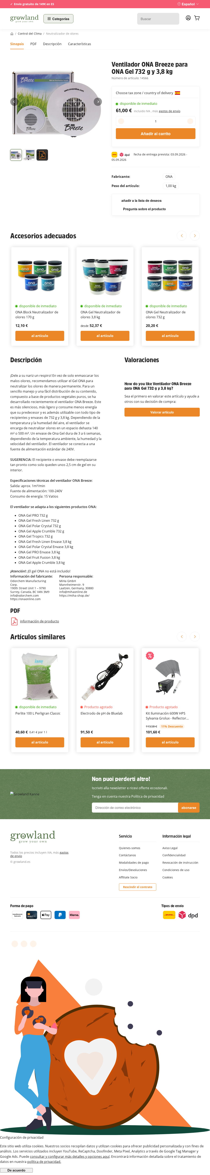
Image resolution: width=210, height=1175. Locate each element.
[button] (16, 155)
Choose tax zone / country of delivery (145, 93)
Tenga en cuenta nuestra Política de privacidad (128, 796)
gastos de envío (169, 111)
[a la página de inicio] (24, 19)
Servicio (125, 836)
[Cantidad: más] (190, 121)
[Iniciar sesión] (188, 19)
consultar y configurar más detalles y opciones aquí (70, 1156)
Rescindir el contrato (137, 887)
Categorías (60, 18)
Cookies (167, 877)
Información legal (176, 836)
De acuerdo (16, 1170)
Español (188, 4)
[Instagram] (33, 944)
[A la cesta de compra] (197, 18)
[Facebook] (14, 944)
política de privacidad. (44, 1161)
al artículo (39, 335)
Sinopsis (17, 44)
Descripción (52, 44)
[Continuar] (98, 102)
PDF (33, 44)
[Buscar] (174, 19)
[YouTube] (24, 944)
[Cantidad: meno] (121, 121)
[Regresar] (14, 102)
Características (79, 44)
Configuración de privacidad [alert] (21, 1137)
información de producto (39, 621)
